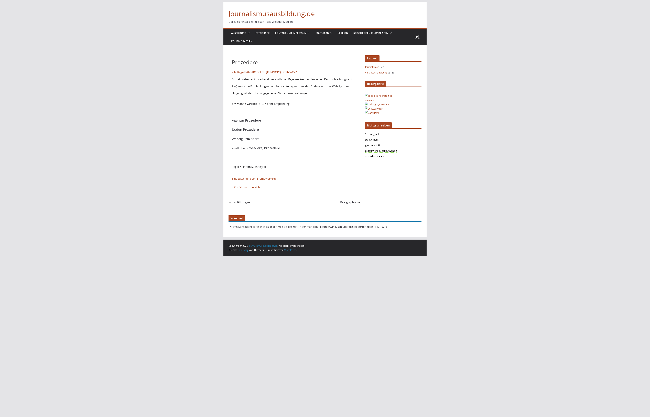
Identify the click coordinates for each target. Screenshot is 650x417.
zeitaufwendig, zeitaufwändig (381, 150)
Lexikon (343, 33)
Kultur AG (322, 33)
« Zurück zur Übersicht (246, 187)
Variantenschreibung (376, 72)
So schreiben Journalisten (370, 33)
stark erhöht (371, 139)
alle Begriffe (239, 72)
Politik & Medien (241, 41)
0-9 (249, 72)
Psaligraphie (348, 202)
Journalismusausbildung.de (272, 13)
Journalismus (372, 67)
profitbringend (242, 202)
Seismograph (372, 134)
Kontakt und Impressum (291, 33)
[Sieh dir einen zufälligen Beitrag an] (417, 37)
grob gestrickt (372, 145)
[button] (248, 33)
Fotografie (262, 33)
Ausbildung (238, 33)
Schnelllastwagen (374, 156)
